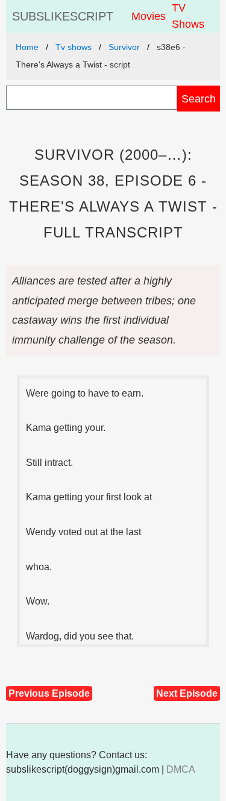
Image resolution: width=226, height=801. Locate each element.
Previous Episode (49, 693)
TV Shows (188, 16)
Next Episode (187, 693)
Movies (148, 16)
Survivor (124, 47)
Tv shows (73, 47)
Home (27, 47)
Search (198, 98)
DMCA (180, 769)
